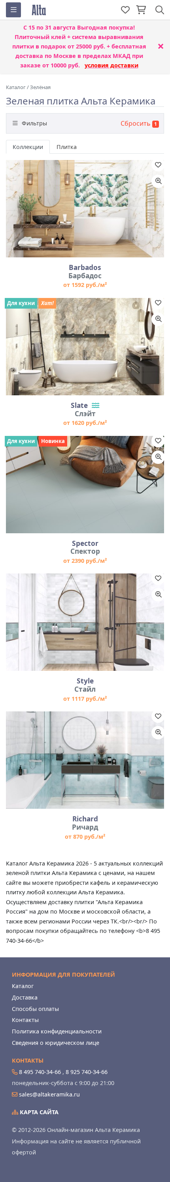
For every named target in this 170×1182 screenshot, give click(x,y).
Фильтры (33, 123)
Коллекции (28, 147)
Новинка (53, 441)
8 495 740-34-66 (40, 1072)
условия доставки (111, 65)
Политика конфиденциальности (57, 1031)
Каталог (23, 986)
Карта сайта (38, 1112)
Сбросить (136, 123)
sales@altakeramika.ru (49, 1094)
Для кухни (21, 303)
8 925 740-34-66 (87, 1072)
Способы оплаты (35, 1009)
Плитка (67, 147)
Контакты (25, 1020)
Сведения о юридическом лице (55, 1042)
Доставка (25, 997)
